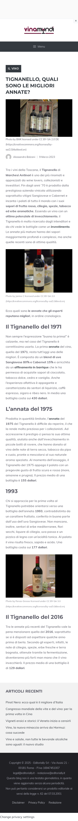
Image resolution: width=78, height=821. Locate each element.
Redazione (55, 802)
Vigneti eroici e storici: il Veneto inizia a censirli (38, 721)
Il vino (13, 68)
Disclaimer (18, 802)
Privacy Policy (36, 802)
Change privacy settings (17, 817)
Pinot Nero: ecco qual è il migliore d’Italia (34, 702)
